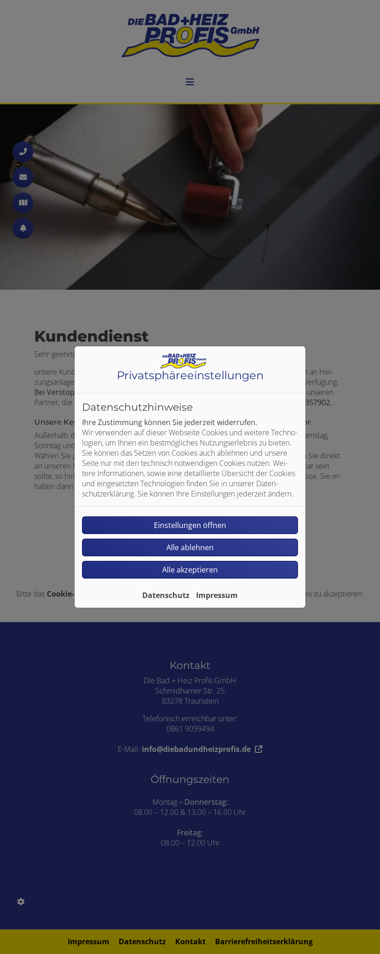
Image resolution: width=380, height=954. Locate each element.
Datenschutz (166, 595)
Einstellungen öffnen (190, 525)
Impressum (217, 595)
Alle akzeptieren (190, 570)
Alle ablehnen (190, 547)
